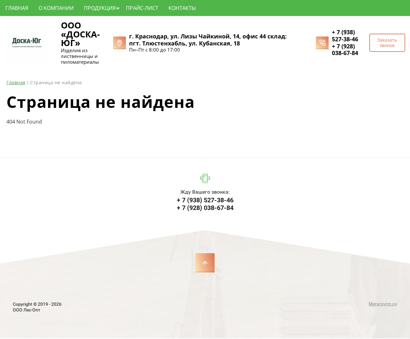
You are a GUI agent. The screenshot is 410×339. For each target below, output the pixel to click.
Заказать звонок (387, 42)
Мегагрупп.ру (383, 303)
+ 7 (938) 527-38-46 (345, 35)
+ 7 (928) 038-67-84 (345, 49)
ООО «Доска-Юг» (80, 34)
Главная (16, 82)
